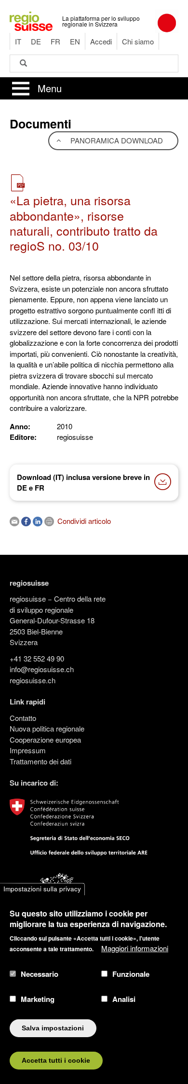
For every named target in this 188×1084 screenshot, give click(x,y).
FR (55, 41)
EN (75, 41)
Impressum (28, 750)
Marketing (37, 999)
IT (18, 41)
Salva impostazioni (53, 1028)
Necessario (39, 974)
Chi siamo (138, 41)
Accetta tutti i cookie (56, 1060)
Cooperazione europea (45, 739)
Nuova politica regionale (47, 728)
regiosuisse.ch (32, 680)
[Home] (31, 20)
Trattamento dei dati (40, 761)
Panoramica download (115, 140)
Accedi (101, 41)
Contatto (23, 718)
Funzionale (130, 974)
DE (36, 41)
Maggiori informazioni (134, 948)
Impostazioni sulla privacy (42, 889)
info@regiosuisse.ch (42, 669)
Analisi (123, 999)
